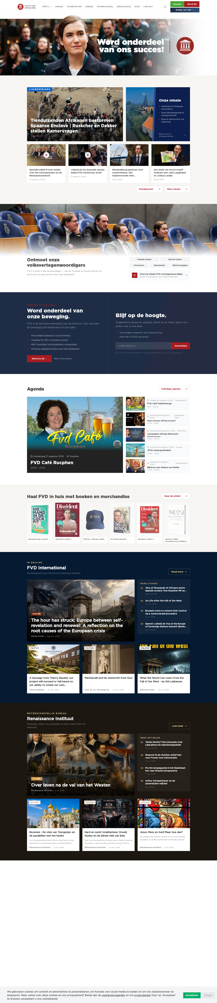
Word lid (191, 4)
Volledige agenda (170, 389)
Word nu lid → (39, 358)
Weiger (208, 995)
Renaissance (124, 6)
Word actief (183, 10)
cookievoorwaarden (113, 995)
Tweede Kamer (144, 259)
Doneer (177, 4)
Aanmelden (181, 346)
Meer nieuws (173, 189)
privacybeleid (142, 995)
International (105, 6)
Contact (148, 6)
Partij (45, 6)
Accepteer (192, 995)
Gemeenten (159, 265)
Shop (137, 6)
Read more (177, 572)
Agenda (89, 6)
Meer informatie (63, 358)
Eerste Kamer (175, 259)
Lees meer (177, 726)
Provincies (139, 265)
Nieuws (59, 6)
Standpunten (74, 6)
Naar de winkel (172, 496)
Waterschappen (180, 265)
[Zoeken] (165, 6)
